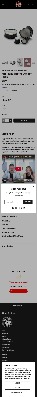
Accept (17, 383)
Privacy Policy (27, 378)
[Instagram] (18, 208)
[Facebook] (13, 208)
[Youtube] (16, 208)
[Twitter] (24, 208)
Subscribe (28, 202)
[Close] (34, 186)
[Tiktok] (21, 208)
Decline (17, 388)
